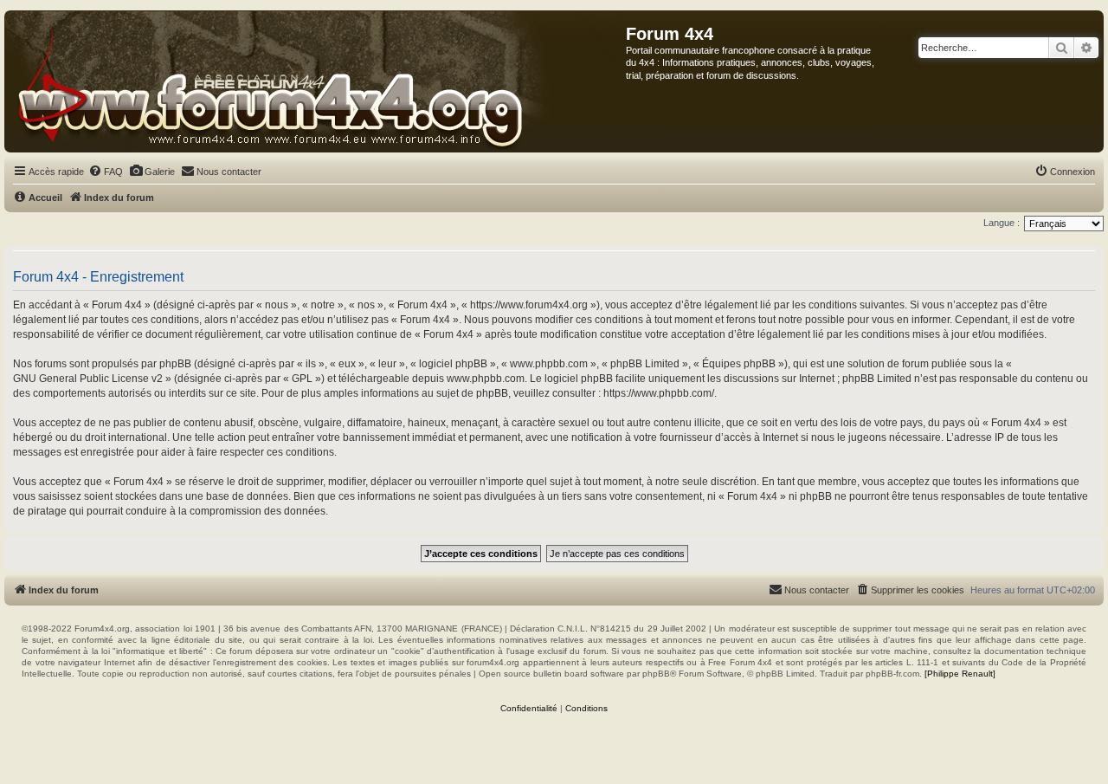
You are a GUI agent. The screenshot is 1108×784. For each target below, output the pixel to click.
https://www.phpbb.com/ (658, 393)
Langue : (1001, 222)
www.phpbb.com (486, 379)
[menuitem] (105, 171)
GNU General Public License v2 (88, 379)
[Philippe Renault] (959, 673)
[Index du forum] (315, 81)
